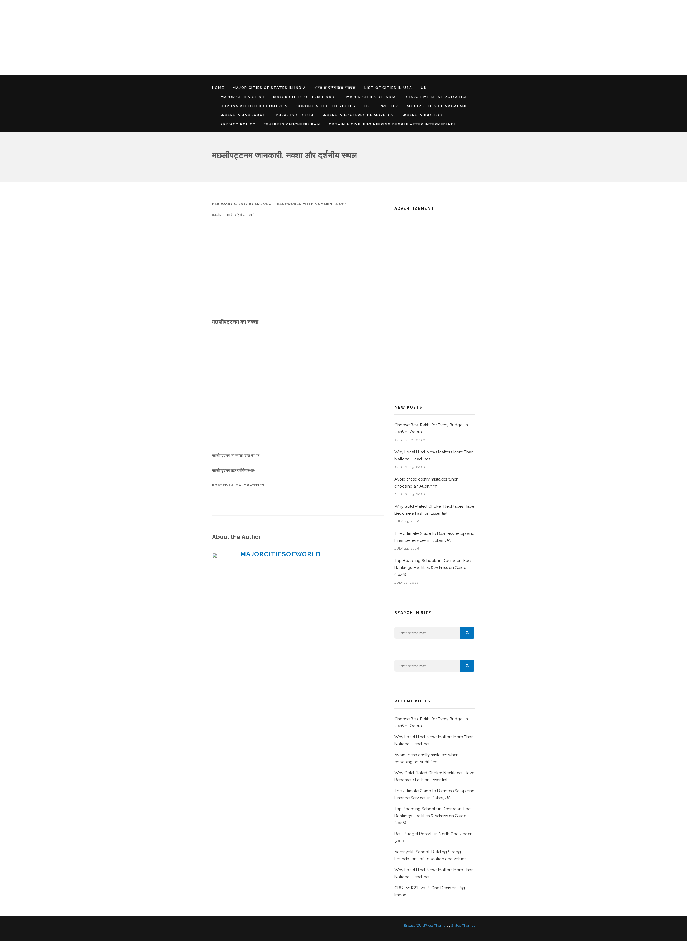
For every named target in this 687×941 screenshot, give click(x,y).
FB (366, 106)
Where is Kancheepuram (292, 124)
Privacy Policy (238, 124)
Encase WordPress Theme (424, 926)
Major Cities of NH (243, 97)
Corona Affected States (325, 106)
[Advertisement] (161, 37)
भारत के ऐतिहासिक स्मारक (335, 88)
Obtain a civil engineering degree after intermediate (392, 124)
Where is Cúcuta (294, 115)
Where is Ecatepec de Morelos (358, 115)
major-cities (250, 485)
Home (218, 88)
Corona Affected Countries (254, 106)
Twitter (388, 106)
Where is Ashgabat (243, 115)
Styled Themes (463, 926)
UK (424, 88)
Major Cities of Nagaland (437, 106)
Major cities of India (371, 97)
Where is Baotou (423, 115)
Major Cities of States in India (269, 88)
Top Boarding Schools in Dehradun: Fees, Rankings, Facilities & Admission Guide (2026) (433, 567)
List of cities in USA (388, 88)
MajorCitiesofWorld (278, 204)
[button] (467, 633)
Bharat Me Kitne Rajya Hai (436, 97)
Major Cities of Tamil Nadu (305, 97)
